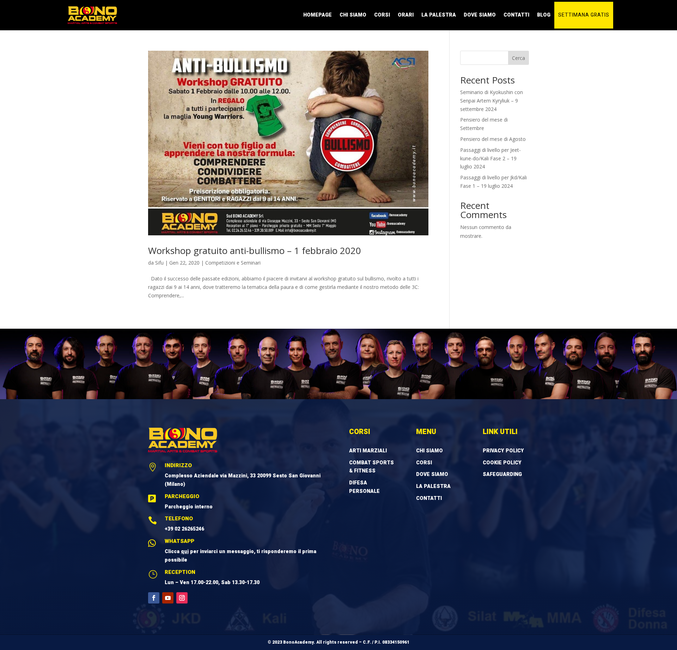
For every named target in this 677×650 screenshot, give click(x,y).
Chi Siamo (353, 15)
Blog (543, 15)
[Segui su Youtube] (167, 597)
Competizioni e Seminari (233, 262)
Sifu (159, 262)
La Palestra (438, 15)
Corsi (382, 15)
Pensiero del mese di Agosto (493, 139)
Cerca (518, 58)
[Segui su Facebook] (153, 597)
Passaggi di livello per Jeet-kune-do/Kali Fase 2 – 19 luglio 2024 (490, 158)
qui (185, 551)
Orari (406, 15)
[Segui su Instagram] (182, 597)
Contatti (516, 15)
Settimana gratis (583, 15)
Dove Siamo (480, 15)
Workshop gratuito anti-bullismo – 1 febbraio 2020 (254, 250)
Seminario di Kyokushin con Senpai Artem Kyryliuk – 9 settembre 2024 (491, 100)
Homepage (317, 15)
